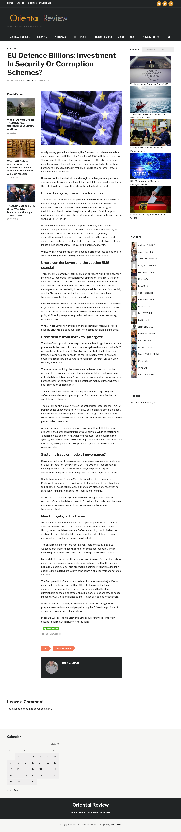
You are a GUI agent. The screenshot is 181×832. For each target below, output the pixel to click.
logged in (26, 709)
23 (25, 775)
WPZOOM (116, 824)
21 (11, 775)
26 (47, 775)
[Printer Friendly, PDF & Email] (51, 628)
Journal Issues (19, 37)
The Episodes (80, 37)
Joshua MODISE (145, 327)
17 (33, 769)
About (20, 3)
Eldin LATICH (26, 80)
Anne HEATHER (145, 252)
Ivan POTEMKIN (145, 313)
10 (33, 762)
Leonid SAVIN (144, 340)
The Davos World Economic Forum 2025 (149, 84)
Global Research (145, 293)
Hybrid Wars (60, 37)
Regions (40, 37)
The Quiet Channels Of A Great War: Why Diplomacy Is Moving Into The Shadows (21, 211)
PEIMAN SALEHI (146, 374)
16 (25, 769)
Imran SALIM (144, 306)
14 (11, 769)
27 (55, 775)
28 (11, 781)
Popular (134, 49)
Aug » (16, 790)
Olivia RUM (143, 361)
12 (48, 762)
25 (40, 775)
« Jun (9, 790)
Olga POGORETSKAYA (148, 354)
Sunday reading (103, 37)
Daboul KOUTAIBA (146, 272)
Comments (150, 49)
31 (33, 781)
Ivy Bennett (143, 320)
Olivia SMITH (144, 368)
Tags (163, 49)
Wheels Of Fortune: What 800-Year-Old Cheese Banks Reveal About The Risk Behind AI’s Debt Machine (20, 167)
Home (10, 3)
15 (18, 769)
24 (33, 775)
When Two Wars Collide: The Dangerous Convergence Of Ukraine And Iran (21, 124)
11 (40, 762)
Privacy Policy (151, 37)
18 (40, 769)
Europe (11, 48)
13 (55, 762)
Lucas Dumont (145, 347)
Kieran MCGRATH (146, 333)
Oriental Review (90, 805)
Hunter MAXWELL (147, 299)
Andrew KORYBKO (147, 245)
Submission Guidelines (39, 3)
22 (18, 775)
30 (25, 781)
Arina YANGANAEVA (147, 259)
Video (121, 37)
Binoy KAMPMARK (147, 265)
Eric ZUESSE (144, 286)
